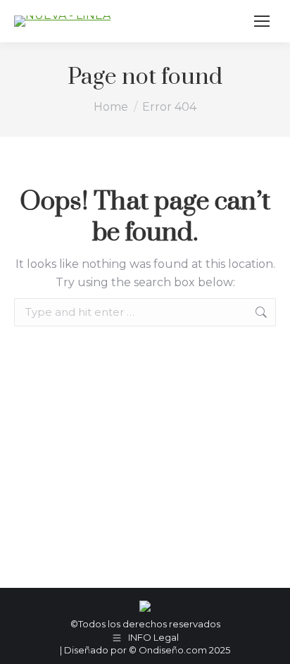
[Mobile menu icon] (262, 21)
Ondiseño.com (174, 650)
